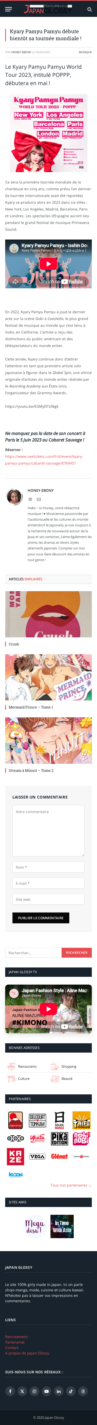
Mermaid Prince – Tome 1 (31, 707)
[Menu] (8, 9)
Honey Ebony (21, 52)
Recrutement (16, 1336)
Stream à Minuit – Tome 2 (31, 770)
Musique (85, 52)
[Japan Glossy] (48, 9)
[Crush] (48, 614)
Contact (11, 1347)
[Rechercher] (89, 9)
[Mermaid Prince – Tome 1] (48, 677)
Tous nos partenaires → (71, 1185)
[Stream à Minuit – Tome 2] (48, 740)
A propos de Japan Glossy (27, 1353)
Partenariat (15, 1342)
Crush (14, 644)
